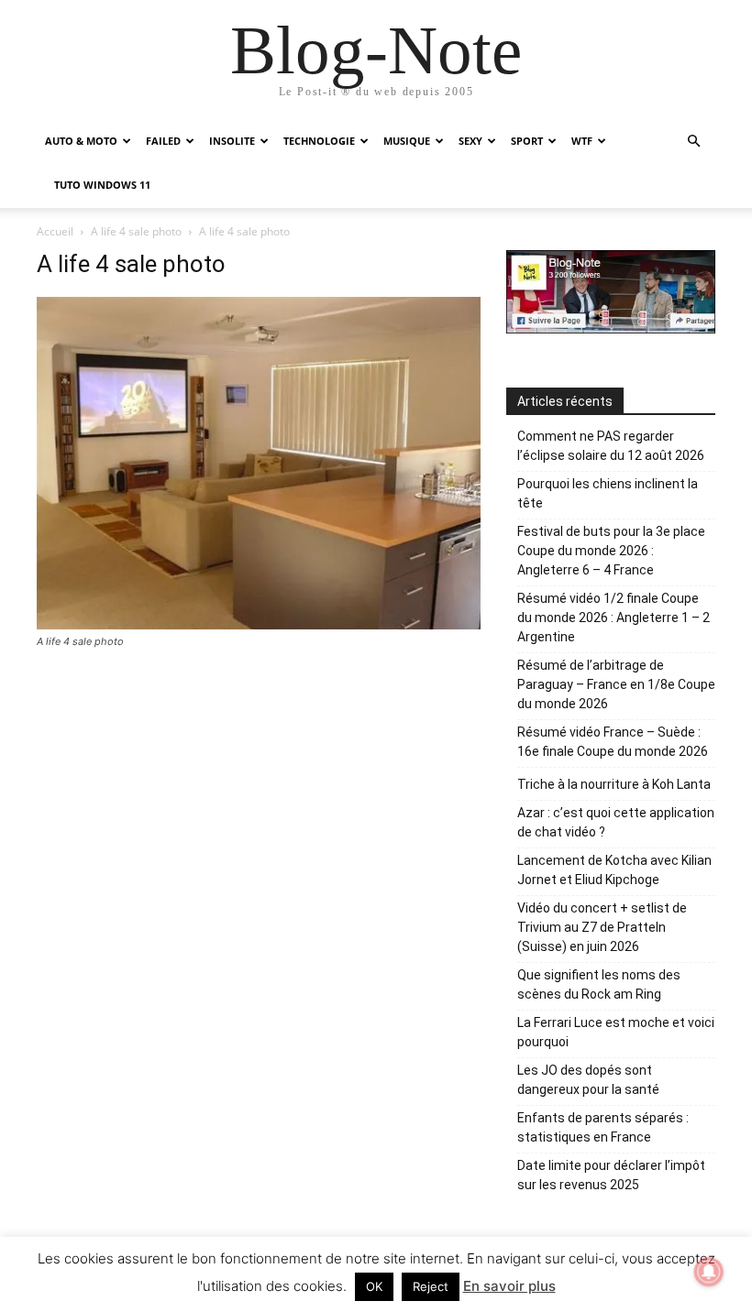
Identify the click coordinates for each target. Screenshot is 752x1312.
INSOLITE (232, 141)
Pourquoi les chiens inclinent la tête (607, 493)
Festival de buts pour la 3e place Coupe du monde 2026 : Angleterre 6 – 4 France (611, 550)
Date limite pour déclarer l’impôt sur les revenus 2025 (611, 1175)
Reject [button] (430, 1286)
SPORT (527, 141)
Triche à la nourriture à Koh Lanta (614, 784)
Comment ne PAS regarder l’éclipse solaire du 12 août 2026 (610, 446)
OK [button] (374, 1286)
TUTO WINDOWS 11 (102, 184)
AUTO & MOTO (81, 141)
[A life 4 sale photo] (259, 624)
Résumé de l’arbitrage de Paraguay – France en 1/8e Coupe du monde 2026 (616, 684)
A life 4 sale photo (136, 231)
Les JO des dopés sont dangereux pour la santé (588, 1080)
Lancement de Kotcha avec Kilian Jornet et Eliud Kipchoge (614, 870)
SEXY (470, 141)
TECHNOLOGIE (319, 141)
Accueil (55, 231)
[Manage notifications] (709, 1271)
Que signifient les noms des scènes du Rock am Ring (598, 984)
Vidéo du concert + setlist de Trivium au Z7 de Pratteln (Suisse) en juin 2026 (602, 927)
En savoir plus (509, 1286)
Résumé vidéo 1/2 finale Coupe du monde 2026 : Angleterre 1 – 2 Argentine (613, 617)
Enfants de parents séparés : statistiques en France (603, 1127)
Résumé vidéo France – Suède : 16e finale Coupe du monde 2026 (612, 742)
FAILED (163, 141)
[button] (693, 141)
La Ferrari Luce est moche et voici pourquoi (615, 1032)
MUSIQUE (406, 141)
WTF (581, 141)
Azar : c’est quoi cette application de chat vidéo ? (615, 822)
